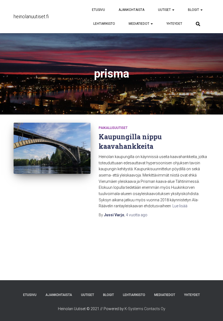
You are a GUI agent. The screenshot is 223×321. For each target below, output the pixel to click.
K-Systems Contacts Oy (145, 309)
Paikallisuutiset (113, 128)
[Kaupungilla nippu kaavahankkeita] (52, 148)
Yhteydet (174, 24)
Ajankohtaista (131, 10)
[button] (173, 10)
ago (136, 215)
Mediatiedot (139, 24)
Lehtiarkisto (104, 24)
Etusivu (98, 10)
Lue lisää (179, 206)
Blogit (194, 10)
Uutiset (165, 10)
